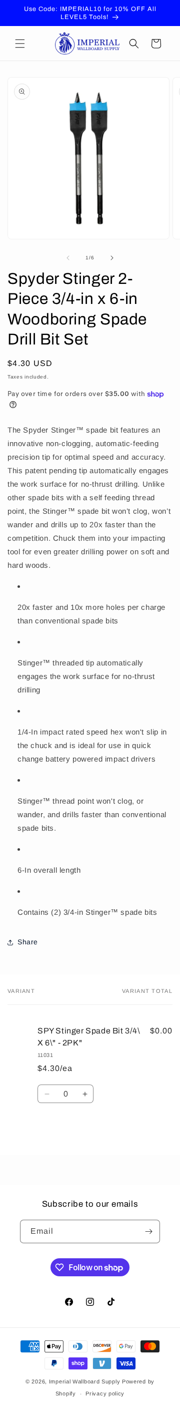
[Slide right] (112, 258)
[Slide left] (68, 258)
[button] (20, 44)
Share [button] (28, 942)
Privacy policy (105, 1393)
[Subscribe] (149, 1231)
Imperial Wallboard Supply (84, 1381)
